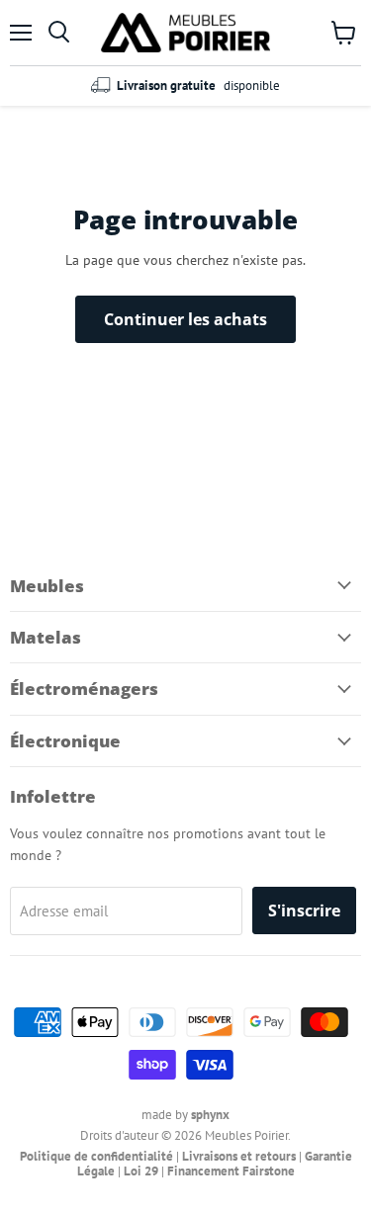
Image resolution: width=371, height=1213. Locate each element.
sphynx (210, 1114)
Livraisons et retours (239, 1156)
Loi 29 (141, 1171)
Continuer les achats (185, 319)
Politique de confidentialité (96, 1156)
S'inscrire (304, 910)
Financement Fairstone (231, 1171)
